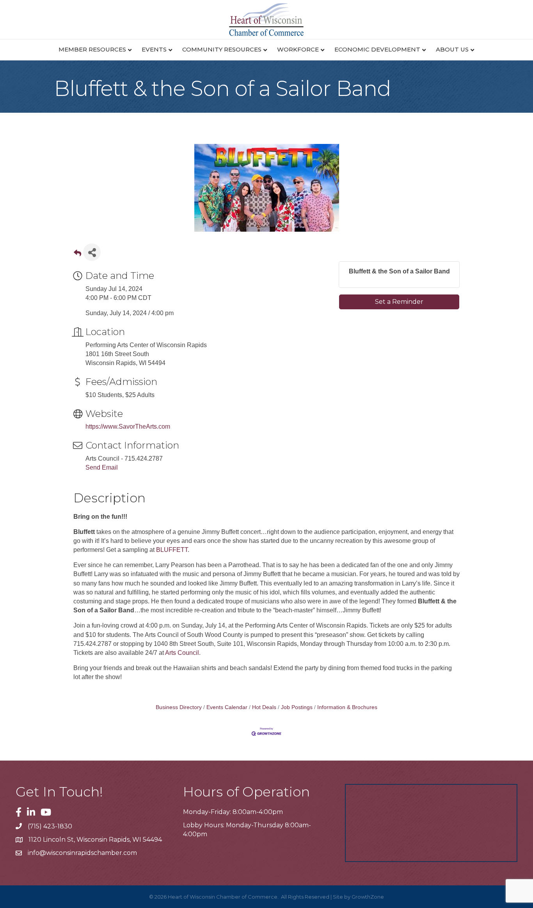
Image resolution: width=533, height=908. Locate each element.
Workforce (298, 49)
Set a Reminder (399, 301)
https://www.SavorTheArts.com (127, 426)
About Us (452, 49)
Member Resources (92, 49)
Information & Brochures (347, 707)
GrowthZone (368, 897)
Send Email (101, 467)
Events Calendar (226, 707)
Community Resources (221, 49)
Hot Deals (264, 707)
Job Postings (297, 707)
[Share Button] (92, 252)
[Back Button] (77, 254)
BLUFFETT (172, 549)
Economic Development (377, 49)
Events (154, 49)
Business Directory (179, 707)
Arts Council (182, 652)
